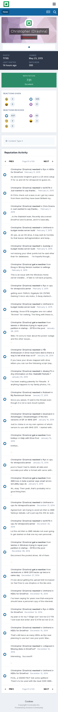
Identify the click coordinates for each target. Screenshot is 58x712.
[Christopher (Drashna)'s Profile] (29, 47)
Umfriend (47, 227)
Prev (11, 161)
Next (46, 161)
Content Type (14, 141)
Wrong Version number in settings (34, 267)
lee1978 (46, 188)
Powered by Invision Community (29, 708)
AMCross (15, 481)
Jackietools (16, 572)
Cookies (29, 701)
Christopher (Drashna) (21, 169)
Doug (13, 267)
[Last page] (53, 161)
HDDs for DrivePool (19, 593)
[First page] (5, 161)
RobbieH (47, 392)
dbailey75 (47, 371)
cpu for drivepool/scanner (23, 505)
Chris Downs (49, 206)
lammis (14, 325)
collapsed (47, 646)
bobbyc (14, 438)
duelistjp (47, 246)
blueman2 (47, 414)
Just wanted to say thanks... (24, 190)
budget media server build (23, 230)
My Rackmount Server (21, 395)
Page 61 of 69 (28, 161)
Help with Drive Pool (30, 438)
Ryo (44, 169)
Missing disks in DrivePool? (23, 649)
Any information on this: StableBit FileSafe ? (31, 374)
